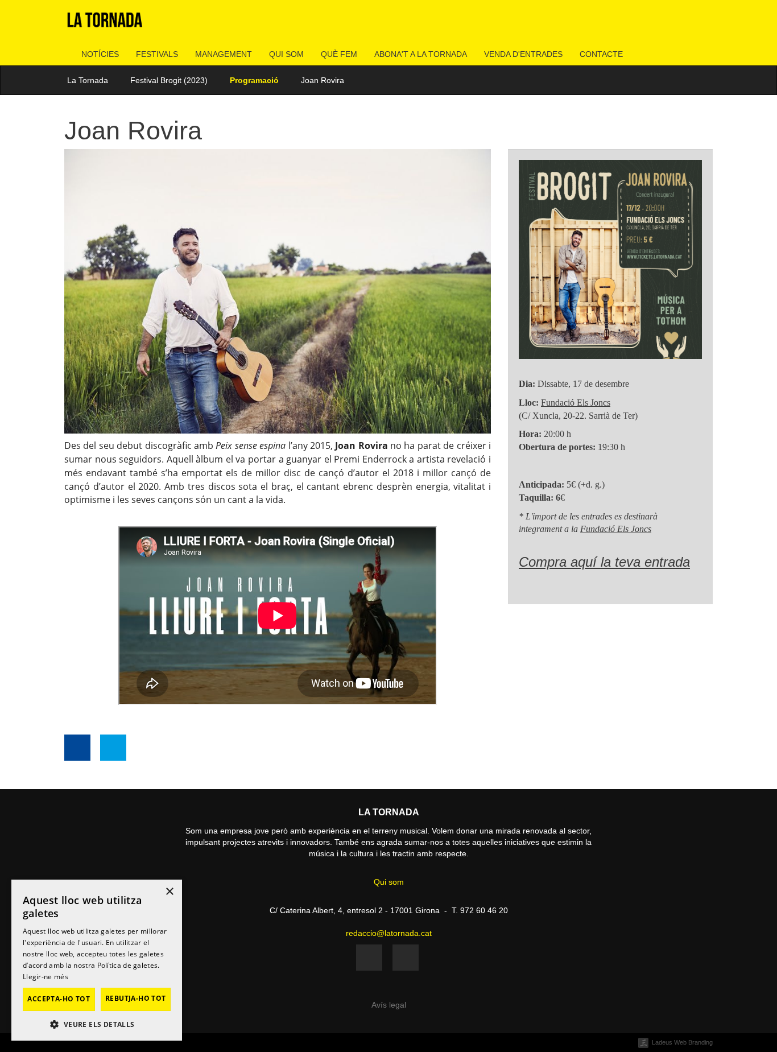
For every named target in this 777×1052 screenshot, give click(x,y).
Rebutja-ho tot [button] (135, 998)
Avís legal (388, 1004)
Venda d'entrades (523, 54)
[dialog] (96, 960)
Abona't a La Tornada (420, 54)
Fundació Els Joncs (575, 402)
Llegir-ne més (45, 976)
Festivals (157, 54)
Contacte (601, 54)
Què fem (339, 54)
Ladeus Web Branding (682, 1042)
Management (223, 54)
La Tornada (87, 80)
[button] (97, 1023)
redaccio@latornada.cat (389, 933)
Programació (254, 80)
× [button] (169, 892)
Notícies (100, 54)
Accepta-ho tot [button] (58, 999)
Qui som (286, 54)
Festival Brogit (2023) (169, 80)
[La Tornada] (105, 24)
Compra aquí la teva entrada (604, 562)
